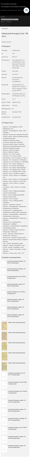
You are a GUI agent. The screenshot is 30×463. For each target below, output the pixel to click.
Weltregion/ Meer (16, 169)
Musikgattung (6, 128)
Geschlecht (16, 173)
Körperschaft (12, 134)
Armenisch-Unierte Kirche (9, 193)
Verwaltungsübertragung (9, 228)
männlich (22, 173)
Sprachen (11, 230)
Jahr (16, 253)
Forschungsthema (13, 127)
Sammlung (11, 204)
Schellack (16, 150)
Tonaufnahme (15, 243)
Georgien (17, 154)
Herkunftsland (20, 165)
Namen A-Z (17, 175)
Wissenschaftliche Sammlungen (9, 4)
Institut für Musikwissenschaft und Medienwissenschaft (14, 145)
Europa (23, 169)
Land (13, 154)
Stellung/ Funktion (18, 200)
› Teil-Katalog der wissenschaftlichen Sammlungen (13, 6)
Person (11, 173)
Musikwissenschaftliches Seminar (11, 140)
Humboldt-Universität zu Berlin (13, 143)
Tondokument (22, 206)
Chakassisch (14, 231)
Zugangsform (24, 226)
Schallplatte (6, 220)
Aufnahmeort (20, 163)
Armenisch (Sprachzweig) (15, 239)
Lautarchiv (5, 28)
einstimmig (5, 132)
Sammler (16, 198)
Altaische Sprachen (19, 230)
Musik (20, 127)
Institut (10, 136)
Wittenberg (23, 160)
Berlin (25, 158)
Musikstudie (16, 208)
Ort (10, 154)
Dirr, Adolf (23, 181)
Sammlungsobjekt (13, 206)
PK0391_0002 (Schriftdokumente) (16, 332)
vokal (24, 130)
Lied (12, 128)
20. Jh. (19, 253)
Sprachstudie (16, 216)
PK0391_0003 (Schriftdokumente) (16, 342)
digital (21, 243)
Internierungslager (21, 167)
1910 (23, 253)
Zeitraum (11, 253)
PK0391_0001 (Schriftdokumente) (16, 322)
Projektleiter (6, 202)
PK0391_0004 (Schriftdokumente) (16, 353)
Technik (9, 243)
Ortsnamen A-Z (19, 158)
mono (23, 245)
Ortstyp (14, 163)
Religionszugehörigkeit (19, 191)
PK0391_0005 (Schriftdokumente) (16, 363)
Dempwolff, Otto (24, 179)
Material (11, 150)
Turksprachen (6, 231)
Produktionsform (7, 208)
